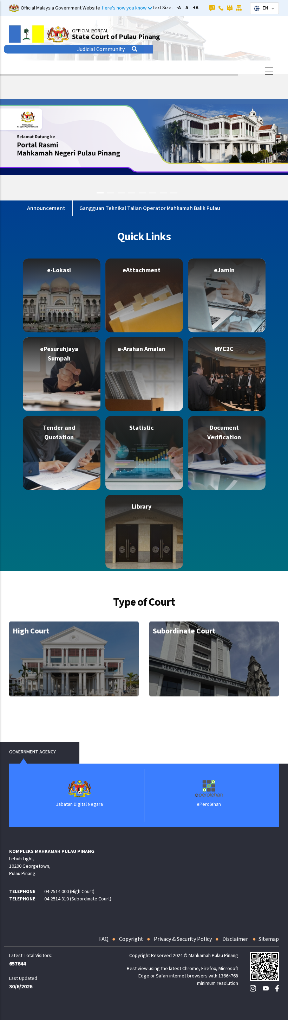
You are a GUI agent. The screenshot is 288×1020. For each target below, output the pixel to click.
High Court (31, 631)
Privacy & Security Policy (183, 939)
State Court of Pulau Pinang (116, 37)
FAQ (104, 939)
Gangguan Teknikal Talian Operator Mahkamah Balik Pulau (149, 208)
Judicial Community (101, 49)
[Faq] (212, 7)
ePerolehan (85, 804)
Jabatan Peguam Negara (215, 804)
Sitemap (268, 939)
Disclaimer (235, 939)
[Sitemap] (239, 7)
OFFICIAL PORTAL (90, 30)
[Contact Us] (220, 7)
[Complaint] (230, 7)
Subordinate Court (184, 631)
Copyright (131, 939)
